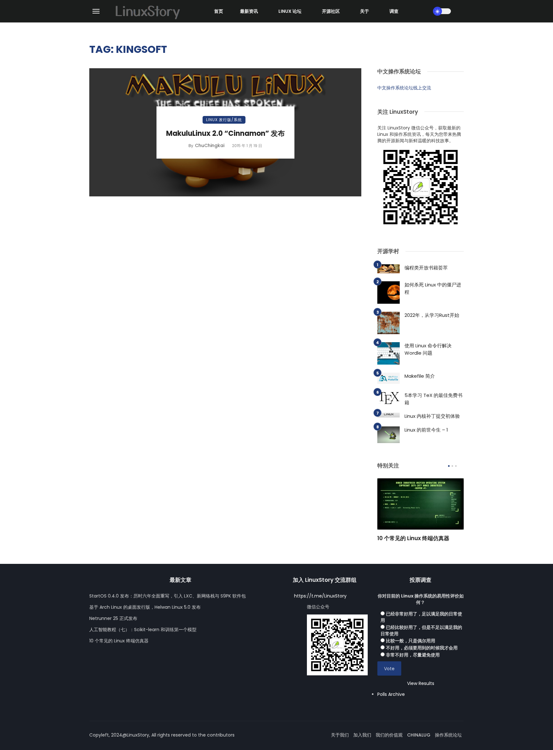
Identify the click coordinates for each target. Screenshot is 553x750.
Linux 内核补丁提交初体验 (432, 416)
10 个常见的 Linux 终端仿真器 (413, 538)
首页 (218, 11)
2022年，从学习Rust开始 (432, 315)
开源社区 (331, 11)
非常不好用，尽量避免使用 (413, 655)
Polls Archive (391, 694)
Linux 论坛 (289, 11)
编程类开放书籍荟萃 (426, 267)
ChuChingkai (209, 145)
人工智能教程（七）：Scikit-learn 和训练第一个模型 (142, 629)
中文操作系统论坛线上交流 (404, 88)
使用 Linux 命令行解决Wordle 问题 (428, 349)
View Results (420, 683)
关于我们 (340, 735)
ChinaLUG (418, 735)
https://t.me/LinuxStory (320, 596)
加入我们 (362, 735)
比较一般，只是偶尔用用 (410, 641)
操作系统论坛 (448, 735)
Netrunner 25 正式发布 (113, 618)
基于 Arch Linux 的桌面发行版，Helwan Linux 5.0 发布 (145, 607)
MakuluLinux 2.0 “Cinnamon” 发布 (225, 133)
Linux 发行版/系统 (224, 119)
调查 (393, 11)
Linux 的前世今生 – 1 (426, 429)
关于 (364, 11)
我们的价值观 (389, 735)
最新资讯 (249, 11)
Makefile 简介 (420, 376)
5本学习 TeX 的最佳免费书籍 (433, 399)
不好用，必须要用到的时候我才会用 (422, 648)
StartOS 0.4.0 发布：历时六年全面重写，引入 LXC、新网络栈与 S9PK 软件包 (167, 596)
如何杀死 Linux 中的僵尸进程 (433, 288)
